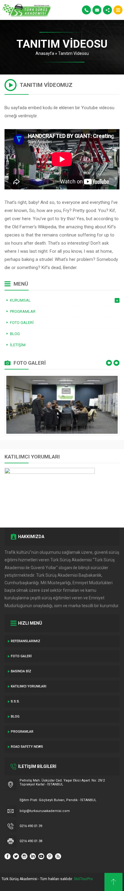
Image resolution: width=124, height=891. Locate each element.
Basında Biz (21, 671)
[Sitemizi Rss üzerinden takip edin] (58, 856)
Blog (15, 716)
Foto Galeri (21, 656)
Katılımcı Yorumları (28, 686)
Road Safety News (27, 747)
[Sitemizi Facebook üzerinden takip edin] (8, 856)
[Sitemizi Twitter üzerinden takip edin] (16, 856)
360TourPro (83, 879)
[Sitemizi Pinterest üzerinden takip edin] (50, 856)
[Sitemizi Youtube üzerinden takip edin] (41, 856)
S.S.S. (15, 701)
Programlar (22, 732)
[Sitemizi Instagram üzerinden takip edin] (24, 856)
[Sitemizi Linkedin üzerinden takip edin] (33, 856)
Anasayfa (45, 53)
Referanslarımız (25, 641)
